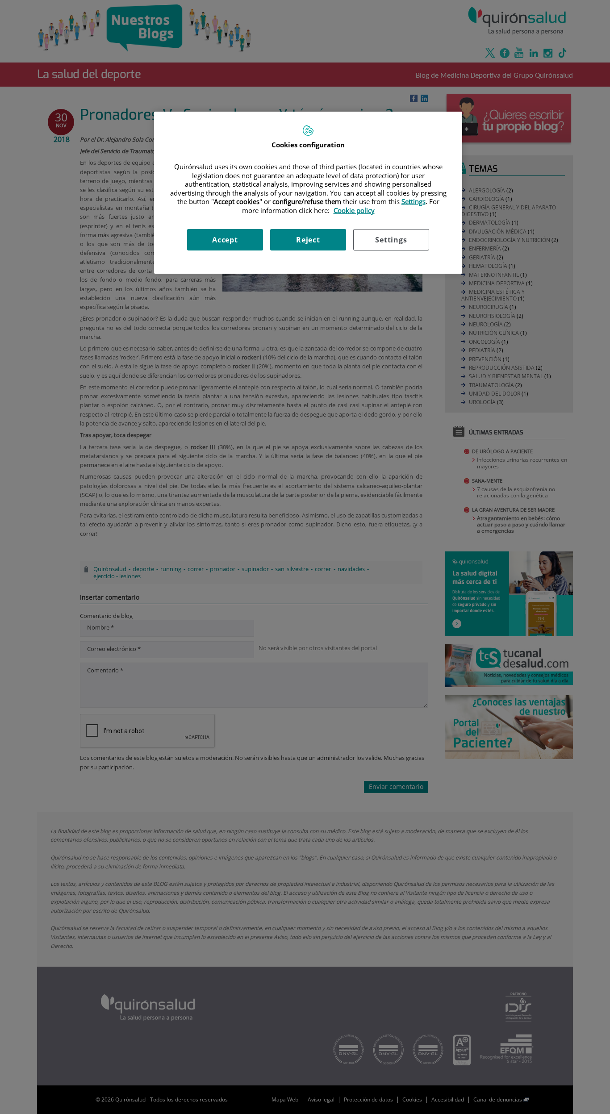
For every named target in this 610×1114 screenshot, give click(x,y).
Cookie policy (354, 210)
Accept (225, 240)
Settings (391, 240)
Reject (308, 240)
